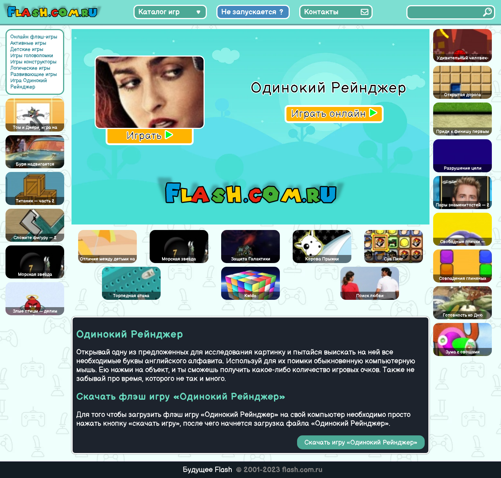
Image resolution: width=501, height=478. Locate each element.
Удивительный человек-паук (463, 58)
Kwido (250, 296)
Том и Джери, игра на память (35, 128)
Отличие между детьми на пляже (107, 259)
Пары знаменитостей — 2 (462, 205)
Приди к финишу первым (462, 131)
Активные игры (28, 43)
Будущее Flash (207, 470)
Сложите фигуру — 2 (35, 238)
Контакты (321, 12)
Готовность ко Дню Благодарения (463, 316)
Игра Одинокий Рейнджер (28, 84)
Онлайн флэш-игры (33, 37)
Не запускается (249, 12)
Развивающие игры (33, 74)
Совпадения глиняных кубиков (462, 279)
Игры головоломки (31, 56)
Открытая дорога (462, 95)
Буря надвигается (35, 164)
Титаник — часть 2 (35, 201)
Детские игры (26, 49)
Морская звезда (35, 274)
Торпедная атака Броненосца (131, 296)
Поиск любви (370, 296)
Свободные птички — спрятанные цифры (462, 242)
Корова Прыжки (322, 259)
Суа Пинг (393, 259)
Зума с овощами (463, 352)
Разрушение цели (463, 168)
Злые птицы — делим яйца (35, 312)
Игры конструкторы (33, 62)
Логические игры (30, 68)
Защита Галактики (250, 259)
